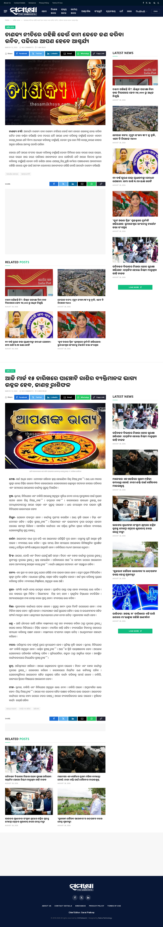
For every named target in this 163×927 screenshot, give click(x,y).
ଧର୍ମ (121, 11)
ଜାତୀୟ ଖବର (74, 11)
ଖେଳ (129, 11)
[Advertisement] (55, 222)
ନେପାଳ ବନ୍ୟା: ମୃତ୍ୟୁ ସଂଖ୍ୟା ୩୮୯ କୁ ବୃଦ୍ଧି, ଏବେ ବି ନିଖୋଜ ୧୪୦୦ (81, 301)
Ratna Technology (105, 918)
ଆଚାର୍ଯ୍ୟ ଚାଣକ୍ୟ (12, 174)
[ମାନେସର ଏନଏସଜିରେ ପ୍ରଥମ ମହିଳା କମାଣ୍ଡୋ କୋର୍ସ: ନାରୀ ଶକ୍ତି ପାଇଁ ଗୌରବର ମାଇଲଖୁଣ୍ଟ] (81, 759)
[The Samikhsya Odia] (23, 11)
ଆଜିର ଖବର (10, 27)
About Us (7, 3)
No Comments (27, 47)
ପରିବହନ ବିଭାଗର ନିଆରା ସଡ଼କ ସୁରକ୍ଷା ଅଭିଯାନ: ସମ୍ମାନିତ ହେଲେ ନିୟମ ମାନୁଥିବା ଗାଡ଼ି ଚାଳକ (135, 270)
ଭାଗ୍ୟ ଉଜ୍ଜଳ (11, 709)
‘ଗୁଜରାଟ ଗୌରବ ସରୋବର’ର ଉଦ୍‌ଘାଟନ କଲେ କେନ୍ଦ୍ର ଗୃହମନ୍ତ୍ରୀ (80, 820)
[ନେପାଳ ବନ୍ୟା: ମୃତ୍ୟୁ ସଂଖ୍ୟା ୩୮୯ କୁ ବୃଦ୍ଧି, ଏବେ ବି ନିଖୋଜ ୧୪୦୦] (81, 282)
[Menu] (5, 11)
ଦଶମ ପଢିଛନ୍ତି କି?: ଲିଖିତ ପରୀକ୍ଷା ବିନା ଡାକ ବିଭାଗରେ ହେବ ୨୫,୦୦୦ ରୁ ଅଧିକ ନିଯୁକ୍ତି (25, 301)
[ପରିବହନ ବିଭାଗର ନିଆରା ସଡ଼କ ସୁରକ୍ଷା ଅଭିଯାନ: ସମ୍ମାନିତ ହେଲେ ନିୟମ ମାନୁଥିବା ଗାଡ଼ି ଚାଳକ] (135, 250)
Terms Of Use (57, 3)
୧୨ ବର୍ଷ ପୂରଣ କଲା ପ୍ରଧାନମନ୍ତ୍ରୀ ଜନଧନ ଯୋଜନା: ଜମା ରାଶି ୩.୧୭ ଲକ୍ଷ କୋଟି (28, 343)
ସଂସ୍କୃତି (98, 11)
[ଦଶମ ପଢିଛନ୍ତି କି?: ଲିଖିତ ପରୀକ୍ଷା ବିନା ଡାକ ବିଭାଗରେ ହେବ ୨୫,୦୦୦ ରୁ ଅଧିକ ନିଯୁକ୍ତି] (29, 282)
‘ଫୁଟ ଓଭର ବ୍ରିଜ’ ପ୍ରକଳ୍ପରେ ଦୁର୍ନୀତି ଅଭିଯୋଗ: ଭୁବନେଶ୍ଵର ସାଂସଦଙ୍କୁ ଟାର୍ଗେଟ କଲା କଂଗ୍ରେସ (79, 343)
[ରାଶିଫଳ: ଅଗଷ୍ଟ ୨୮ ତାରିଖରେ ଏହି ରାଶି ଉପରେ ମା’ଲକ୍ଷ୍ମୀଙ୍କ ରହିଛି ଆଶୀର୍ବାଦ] (135, 597)
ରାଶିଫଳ (36, 709)
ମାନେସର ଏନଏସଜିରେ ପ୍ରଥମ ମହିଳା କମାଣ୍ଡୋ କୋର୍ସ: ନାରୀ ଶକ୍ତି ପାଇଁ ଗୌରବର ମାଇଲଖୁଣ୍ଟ (79, 778)
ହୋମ (44, 11)
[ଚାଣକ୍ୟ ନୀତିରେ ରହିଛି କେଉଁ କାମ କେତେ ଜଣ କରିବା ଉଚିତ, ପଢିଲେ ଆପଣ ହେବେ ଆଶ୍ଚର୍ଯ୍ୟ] (55, 92)
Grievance (32, 3)
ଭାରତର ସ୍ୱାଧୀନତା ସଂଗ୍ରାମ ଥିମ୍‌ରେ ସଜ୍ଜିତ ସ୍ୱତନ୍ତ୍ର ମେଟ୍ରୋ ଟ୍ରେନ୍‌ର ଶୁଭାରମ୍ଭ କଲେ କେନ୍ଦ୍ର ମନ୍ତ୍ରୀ (27, 820)
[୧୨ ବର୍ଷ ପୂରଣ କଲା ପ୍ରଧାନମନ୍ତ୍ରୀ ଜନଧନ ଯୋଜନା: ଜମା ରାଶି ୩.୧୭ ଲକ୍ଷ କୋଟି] (29, 324)
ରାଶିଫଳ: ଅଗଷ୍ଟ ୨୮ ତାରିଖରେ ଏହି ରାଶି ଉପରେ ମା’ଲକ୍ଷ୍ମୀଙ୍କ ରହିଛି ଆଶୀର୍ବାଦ (134, 615)
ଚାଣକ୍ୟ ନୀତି (25, 174)
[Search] (154, 3)
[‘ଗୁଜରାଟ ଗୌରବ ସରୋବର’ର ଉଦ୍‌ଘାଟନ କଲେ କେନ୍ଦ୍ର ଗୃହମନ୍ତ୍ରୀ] (81, 801)
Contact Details (19, 3)
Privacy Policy (44, 3)
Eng (156, 11)
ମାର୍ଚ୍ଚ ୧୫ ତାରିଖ (24, 709)
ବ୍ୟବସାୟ (111, 11)
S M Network (82, 918)
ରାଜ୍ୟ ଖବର (64, 11)
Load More (134, 287)
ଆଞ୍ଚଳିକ (86, 11)
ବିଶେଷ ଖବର (54, 11)
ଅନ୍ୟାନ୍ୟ (140, 11)
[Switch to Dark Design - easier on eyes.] (158, 3)
